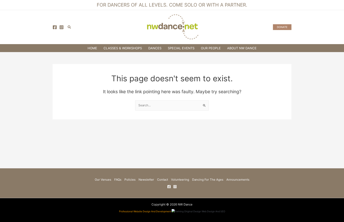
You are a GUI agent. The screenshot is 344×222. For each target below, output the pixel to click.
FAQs (117, 179)
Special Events (181, 48)
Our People (211, 48)
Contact (162, 179)
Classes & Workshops (123, 48)
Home (92, 48)
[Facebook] (55, 27)
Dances (154, 48)
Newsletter (146, 179)
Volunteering (180, 179)
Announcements (237, 179)
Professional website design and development (145, 211)
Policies (130, 179)
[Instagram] (61, 27)
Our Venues (103, 179)
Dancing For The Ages (207, 179)
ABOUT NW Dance (242, 48)
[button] (69, 27)
